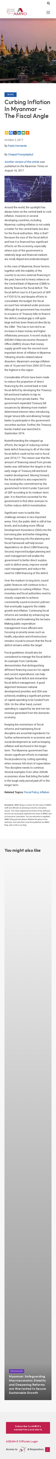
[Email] (23, 133)
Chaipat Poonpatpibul (20, 154)
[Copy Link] (6, 133)
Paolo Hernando (17, 145)
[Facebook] (11, 133)
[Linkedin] (19, 133)
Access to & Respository (25, 1449)
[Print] (27, 133)
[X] (15, 133)
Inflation (44, 792)
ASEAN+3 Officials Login (22, 1441)
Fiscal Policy (31, 792)
